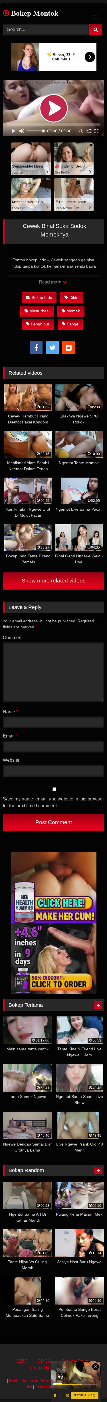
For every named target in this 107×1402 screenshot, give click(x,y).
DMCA (44, 1361)
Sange (72, 324)
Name (10, 711)
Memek (73, 311)
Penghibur (40, 324)
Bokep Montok (33, 13)
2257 (22, 1361)
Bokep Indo (42, 297)
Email (10, 735)
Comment (13, 637)
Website (11, 760)
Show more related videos (54, 581)
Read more (50, 282)
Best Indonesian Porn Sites (33, 1380)
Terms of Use (41, 1368)
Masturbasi (39, 311)
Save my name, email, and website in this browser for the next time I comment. (53, 802)
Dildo (73, 297)
